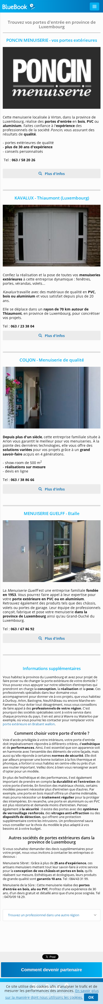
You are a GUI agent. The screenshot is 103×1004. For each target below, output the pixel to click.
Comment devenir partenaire (51, 969)
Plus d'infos (54, 173)
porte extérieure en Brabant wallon (29, 724)
